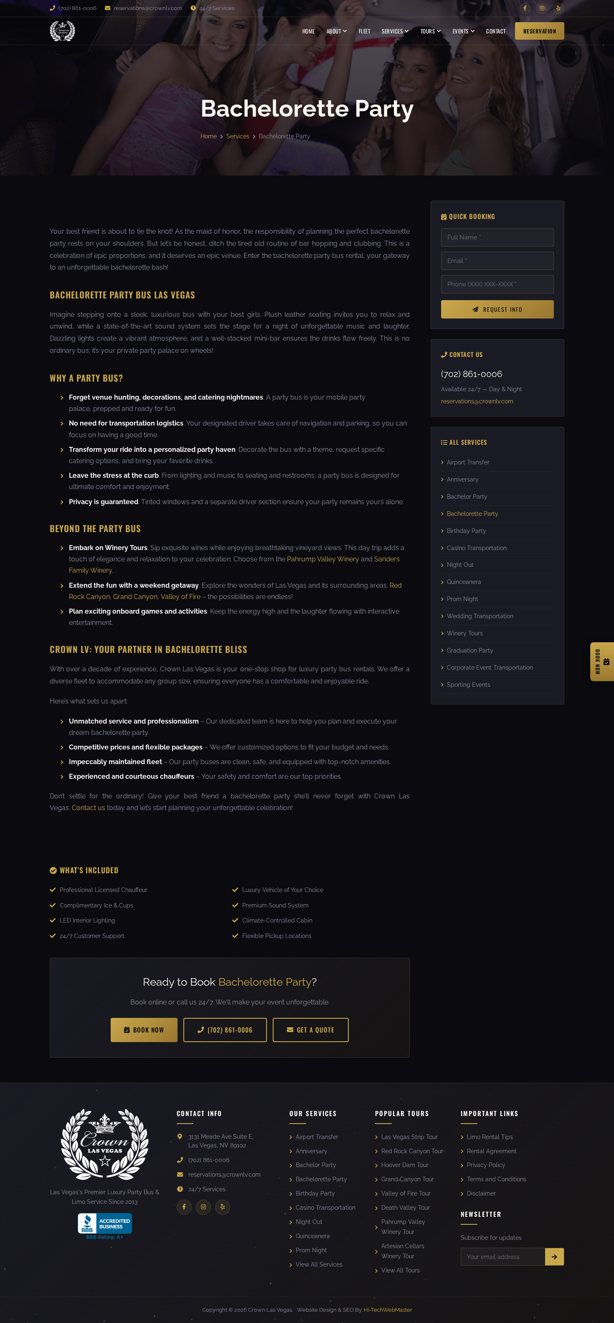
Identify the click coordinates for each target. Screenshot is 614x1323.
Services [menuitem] (392, 31)
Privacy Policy (486, 1165)
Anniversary (463, 479)
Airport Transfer (468, 462)
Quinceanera (464, 582)
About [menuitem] (334, 31)
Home (208, 136)
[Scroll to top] (596, 1309)
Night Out (460, 565)
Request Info (503, 310)
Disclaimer (481, 1193)
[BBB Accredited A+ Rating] (105, 1226)
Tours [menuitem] (428, 31)
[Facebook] (525, 8)
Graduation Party (470, 650)
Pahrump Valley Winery (323, 559)
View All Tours (400, 1270)
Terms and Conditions (496, 1179)
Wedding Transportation (480, 616)
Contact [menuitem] (496, 31)
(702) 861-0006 (76, 8)
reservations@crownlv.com (147, 8)
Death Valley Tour (405, 1207)
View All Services (319, 1264)
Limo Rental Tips (490, 1137)
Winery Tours (465, 633)
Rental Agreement (492, 1151)
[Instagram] (542, 8)
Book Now (148, 1029)
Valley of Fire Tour (406, 1193)
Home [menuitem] (308, 31)
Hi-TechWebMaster (388, 1310)
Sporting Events (468, 684)
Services (237, 136)
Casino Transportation (477, 548)
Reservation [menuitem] (539, 31)
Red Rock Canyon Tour (412, 1151)
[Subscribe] (554, 1256)
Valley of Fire (180, 597)
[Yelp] (558, 8)
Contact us (88, 808)
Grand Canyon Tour (407, 1179)
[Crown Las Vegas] (62, 30)
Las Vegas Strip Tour (409, 1137)
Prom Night (462, 599)
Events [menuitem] (461, 31)
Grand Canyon (135, 597)
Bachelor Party (467, 496)
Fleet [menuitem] (364, 31)
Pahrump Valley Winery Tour (403, 1226)
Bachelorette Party (472, 513)
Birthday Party (466, 531)
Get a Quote (316, 1029)
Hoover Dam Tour (405, 1165)
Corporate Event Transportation (490, 667)
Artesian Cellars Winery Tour (402, 1251)
